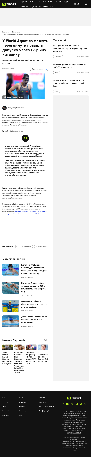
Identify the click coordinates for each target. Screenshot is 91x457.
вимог (73, 420)
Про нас (42, 398)
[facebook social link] (63, 404)
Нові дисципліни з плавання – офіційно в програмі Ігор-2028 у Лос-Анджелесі (70, 49)
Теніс (4, 407)
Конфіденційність (46, 411)
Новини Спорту (41, 246)
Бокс (56, 72)
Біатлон (5, 415)
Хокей (21, 398)
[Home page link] (10, 4)
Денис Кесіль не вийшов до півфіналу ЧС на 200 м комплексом (34, 320)
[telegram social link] (76, 404)
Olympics (58, 56)
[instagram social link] (72, 404)
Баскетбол (6, 411)
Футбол (5, 402)
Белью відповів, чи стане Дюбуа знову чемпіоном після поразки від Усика (69, 83)
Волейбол (22, 407)
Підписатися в (37, 69)
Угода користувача (46, 407)
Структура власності (74, 433)
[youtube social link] (67, 404)
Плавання (16, 32)
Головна (5, 32)
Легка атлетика (25, 411)
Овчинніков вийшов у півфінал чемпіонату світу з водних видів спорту (34, 304)
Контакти (42, 402)
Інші (20, 415)
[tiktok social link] (81, 404)
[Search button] (86, 4)
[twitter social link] (85, 404)
